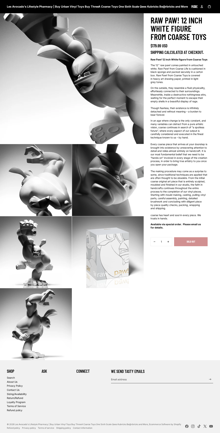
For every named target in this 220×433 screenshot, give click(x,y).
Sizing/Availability (17, 394)
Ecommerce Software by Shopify (165, 424)
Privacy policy (29, 428)
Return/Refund (15, 398)
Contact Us (13, 389)
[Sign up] (210, 379)
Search (11, 377)
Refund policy (14, 410)
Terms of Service (16, 406)
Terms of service (46, 428)
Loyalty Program (16, 402)
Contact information (82, 428)
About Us (12, 381)
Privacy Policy (15, 385)
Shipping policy (63, 428)
